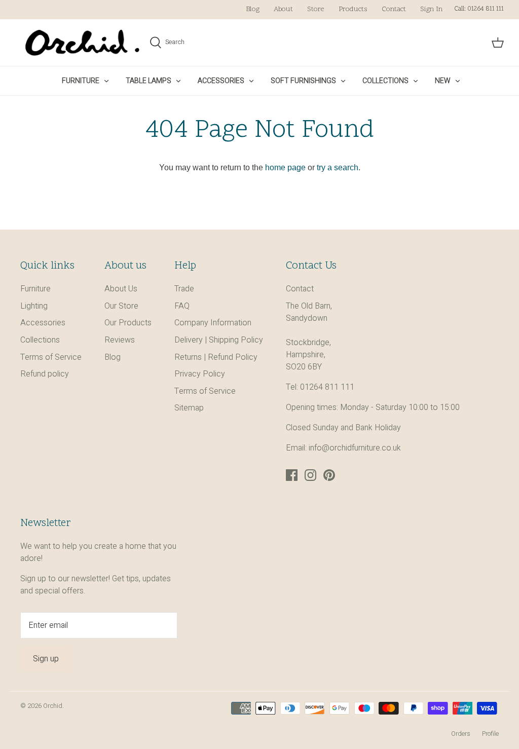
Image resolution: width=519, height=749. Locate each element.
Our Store (121, 306)
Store (315, 9)
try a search (337, 167)
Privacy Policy (199, 374)
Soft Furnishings (303, 81)
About (283, 9)
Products (353, 9)
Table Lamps (148, 81)
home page (285, 167)
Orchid (52, 705)
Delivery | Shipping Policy (218, 340)
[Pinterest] (329, 475)
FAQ (182, 306)
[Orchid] (82, 42)
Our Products (128, 323)
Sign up (46, 659)
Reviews (119, 340)
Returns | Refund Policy (215, 357)
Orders (460, 733)
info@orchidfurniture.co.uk (355, 448)
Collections (385, 81)
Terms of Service (51, 357)
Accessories (221, 81)
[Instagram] (310, 475)
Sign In (431, 9)
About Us (120, 289)
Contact (394, 9)
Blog (253, 9)
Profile (490, 733)
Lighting (34, 306)
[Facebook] (292, 475)
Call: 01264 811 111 (479, 9)
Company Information (212, 323)
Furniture (80, 81)
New (443, 81)
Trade (184, 289)
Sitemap (189, 408)
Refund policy (44, 374)
